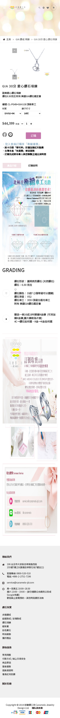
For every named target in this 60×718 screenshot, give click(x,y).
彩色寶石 (6, 630)
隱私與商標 (37, 707)
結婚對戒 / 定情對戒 (11, 618)
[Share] (5, 136)
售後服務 (6, 666)
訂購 (33, 135)
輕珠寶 (5, 626)
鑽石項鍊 (6, 622)
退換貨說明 (7, 670)
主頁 (8, 39)
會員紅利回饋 (8, 674)
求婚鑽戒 (6, 614)
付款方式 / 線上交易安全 (14, 658)
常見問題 (6, 654)
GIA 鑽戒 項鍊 (23, 39)
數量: (18, 123)
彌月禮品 (6, 638)
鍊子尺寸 (26, 108)
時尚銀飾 (6, 634)
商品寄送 (6, 662)
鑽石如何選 (26, 321)
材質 (4, 108)
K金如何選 (46, 321)
